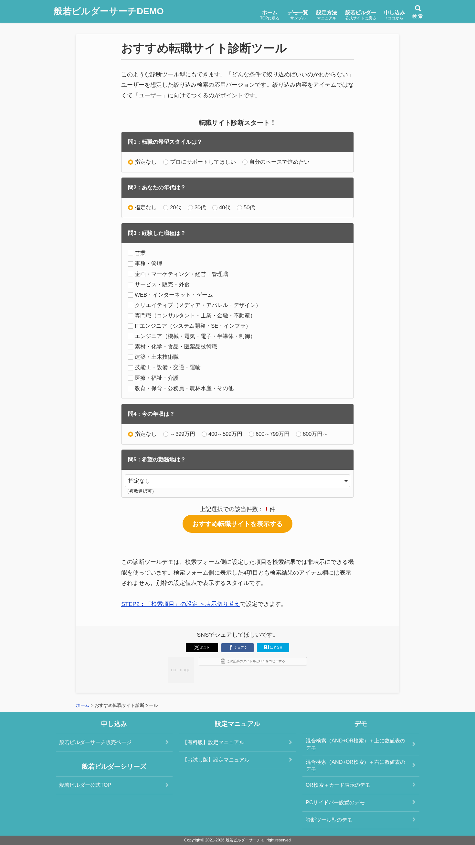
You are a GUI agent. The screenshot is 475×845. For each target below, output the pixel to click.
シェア (240, 647)
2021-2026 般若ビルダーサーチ (232, 840)
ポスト (205, 647)
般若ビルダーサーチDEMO (109, 11)
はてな (276, 647)
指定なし (146, 162)
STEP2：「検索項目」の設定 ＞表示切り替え (180, 604)
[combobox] (237, 481)
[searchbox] (233, 481)
